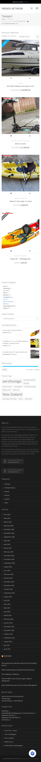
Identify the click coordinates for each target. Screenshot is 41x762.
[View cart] (31, 7)
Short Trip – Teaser (10, 731)
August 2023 (8, 597)
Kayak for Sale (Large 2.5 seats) (20, 201)
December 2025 (9, 529)
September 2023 (9, 593)
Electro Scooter (16, 141)
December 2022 (9, 627)
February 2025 (8, 552)
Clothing (6, 288)
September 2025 (9, 537)
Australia (26, 383)
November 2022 (9, 630)
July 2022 (7, 645)
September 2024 (9, 563)
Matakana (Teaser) (8, 715)
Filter (4, 369)
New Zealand (12, 394)
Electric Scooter (20, 144)
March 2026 (7, 522)
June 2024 (7, 571)
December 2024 (9, 556)
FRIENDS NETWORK (12, 8)
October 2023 (8, 589)
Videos (5, 308)
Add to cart (11, 78)
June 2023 (7, 604)
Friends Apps (6, 699)
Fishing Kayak (18, 386)
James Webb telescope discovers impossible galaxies (19, 685)
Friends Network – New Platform (12, 701)
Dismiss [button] (25, 2)
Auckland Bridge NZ (29, 380)
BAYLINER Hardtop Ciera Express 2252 (20, 86)
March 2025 (7, 548)
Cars (4, 299)
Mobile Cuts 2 (8, 742)
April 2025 (7, 544)
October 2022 (8, 634)
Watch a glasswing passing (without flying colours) (18, 670)
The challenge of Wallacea (10, 674)
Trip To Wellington (10, 734)
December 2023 (9, 582)
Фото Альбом (9, 738)
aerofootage (12, 381)
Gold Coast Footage (29, 386)
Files (4, 293)
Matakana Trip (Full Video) (10, 717)
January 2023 (8, 623)
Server (21, 399)
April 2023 (7, 612)
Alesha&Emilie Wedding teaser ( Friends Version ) (18, 713)
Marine (20, 83)
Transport (26, 141)
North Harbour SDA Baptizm (13, 746)
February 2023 (8, 619)
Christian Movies (9, 488)
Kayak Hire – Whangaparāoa (20, 259)
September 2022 (9, 638)
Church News (7, 656)
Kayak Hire (16, 390)
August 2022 (8, 642)
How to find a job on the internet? (13, 696)
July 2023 (7, 600)
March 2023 (7, 615)
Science (6, 495)
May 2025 (7, 541)
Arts (4, 286)
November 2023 (9, 585)
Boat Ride (5, 711)
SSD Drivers (28, 399)
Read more (11, 136)
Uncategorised (8, 306)
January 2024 (8, 578)
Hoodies (6, 291)
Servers (6, 295)
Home (3, 19)
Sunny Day (5, 720)
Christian (7, 484)
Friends (6, 491)
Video (6, 503)
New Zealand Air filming (9, 399)
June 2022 (7, 649)
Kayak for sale (6, 390)
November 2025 (9, 533)
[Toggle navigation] (37, 8)
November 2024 (9, 559)
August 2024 (8, 567)
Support (7, 499)
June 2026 (7, 514)
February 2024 (8, 574)
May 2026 (7, 518)
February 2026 (8, 526)
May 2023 (7, 608)
